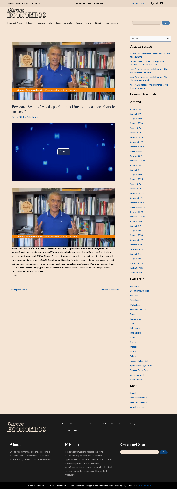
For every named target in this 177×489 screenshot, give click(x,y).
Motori (133, 346)
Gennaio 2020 (136, 272)
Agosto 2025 (136, 165)
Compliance (135, 300)
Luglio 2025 (135, 170)
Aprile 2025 (135, 184)
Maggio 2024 (136, 235)
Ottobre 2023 (136, 249)
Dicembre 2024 (137, 202)
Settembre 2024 (137, 216)
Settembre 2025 (137, 160)
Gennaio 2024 (136, 240)
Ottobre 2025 (136, 156)
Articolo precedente (16, 290)
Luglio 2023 (135, 254)
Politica (29, 23)
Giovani (98, 23)
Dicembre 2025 (137, 146)
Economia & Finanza (15, 23)
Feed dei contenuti (138, 397)
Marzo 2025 (135, 188)
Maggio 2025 (136, 179)
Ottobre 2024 (136, 212)
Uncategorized (137, 375)
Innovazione (40, 23)
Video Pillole (19, 117)
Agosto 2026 (136, 109)
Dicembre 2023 (137, 244)
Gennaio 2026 (136, 142)
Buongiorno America (83, 23)
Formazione (135, 319)
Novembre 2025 (137, 151)
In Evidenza (135, 328)
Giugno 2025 (136, 174)
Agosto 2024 (136, 221)
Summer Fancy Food (139, 370)
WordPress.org (137, 407)
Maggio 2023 (136, 263)
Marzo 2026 (135, 132)
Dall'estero (135, 305)
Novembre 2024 (137, 207)
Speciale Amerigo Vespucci (142, 365)
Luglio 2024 (135, 226)
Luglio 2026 (135, 114)
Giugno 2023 (136, 258)
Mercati (133, 342)
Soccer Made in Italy (112, 23)
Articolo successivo (111, 290)
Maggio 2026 (136, 123)
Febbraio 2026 (137, 137)
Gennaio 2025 (136, 198)
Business (134, 295)
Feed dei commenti (138, 402)
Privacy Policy (144, 485)
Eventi (133, 314)
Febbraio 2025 (137, 193)
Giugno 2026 (136, 118)
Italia (50, 23)
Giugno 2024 (136, 230)
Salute (58, 23)
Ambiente (68, 23)
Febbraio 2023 (137, 268)
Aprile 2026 (135, 128)
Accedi (133, 393)
